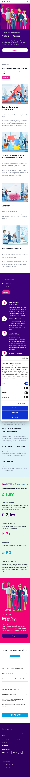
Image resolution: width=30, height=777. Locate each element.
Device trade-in (6, 740)
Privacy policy (5, 771)
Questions (5, 746)
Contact (17, 740)
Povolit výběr (15, 412)
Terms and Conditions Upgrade (9, 764)
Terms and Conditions (7, 767)
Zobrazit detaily (22, 403)
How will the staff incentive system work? (12, 668)
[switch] (26, 388)
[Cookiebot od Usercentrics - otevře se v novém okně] (22, 358)
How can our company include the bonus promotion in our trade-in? (12, 699)
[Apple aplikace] (7, 752)
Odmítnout (15, 417)
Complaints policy (6, 761)
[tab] (15, 656)
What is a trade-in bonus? (9, 694)
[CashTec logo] (7, 1)
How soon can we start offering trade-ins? (13, 679)
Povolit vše (15, 407)
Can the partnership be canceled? (11, 684)
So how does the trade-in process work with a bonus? (13, 705)
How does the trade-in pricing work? (11, 689)
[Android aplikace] (18, 752)
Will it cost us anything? (8, 673)
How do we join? (6, 663)
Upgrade (4, 743)
